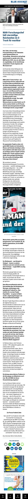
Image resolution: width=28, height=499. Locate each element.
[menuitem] (3, 496)
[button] (5, 444)
